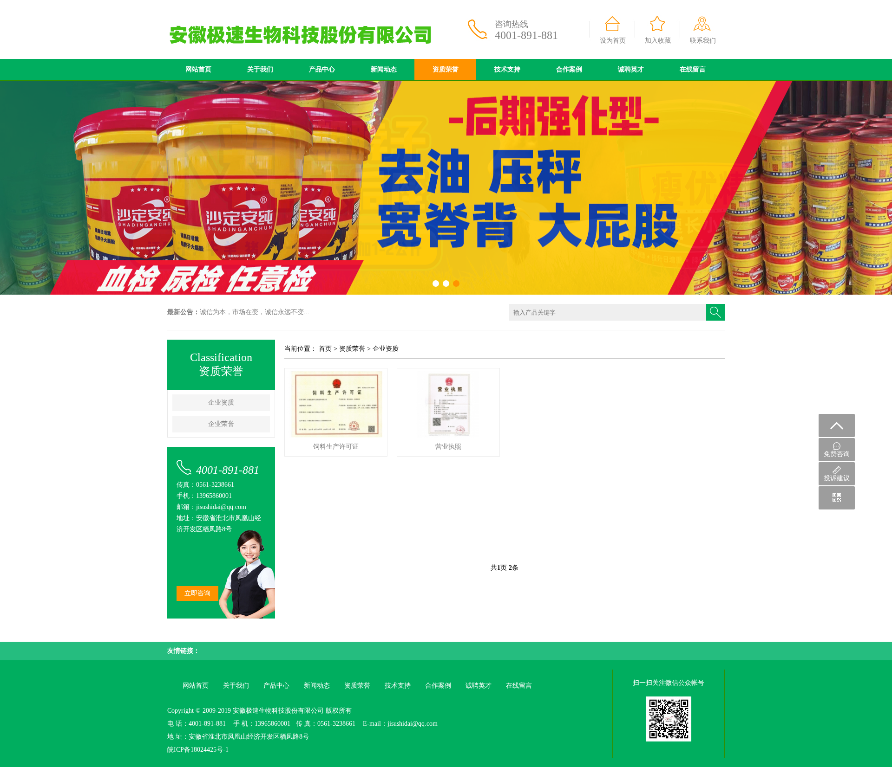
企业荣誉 (221, 423)
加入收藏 (658, 40)
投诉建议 (837, 478)
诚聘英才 (631, 69)
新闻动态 (384, 69)
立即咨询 (197, 593)
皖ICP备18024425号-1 (198, 749)
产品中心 (322, 69)
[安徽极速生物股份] (320, 3)
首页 (325, 348)
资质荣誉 (446, 69)
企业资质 (221, 402)
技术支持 (507, 69)
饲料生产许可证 (336, 446)
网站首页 (198, 69)
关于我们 (260, 69)
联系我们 (703, 40)
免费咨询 (837, 454)
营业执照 (448, 446)
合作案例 (569, 69)
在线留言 (693, 69)
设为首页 (613, 40)
